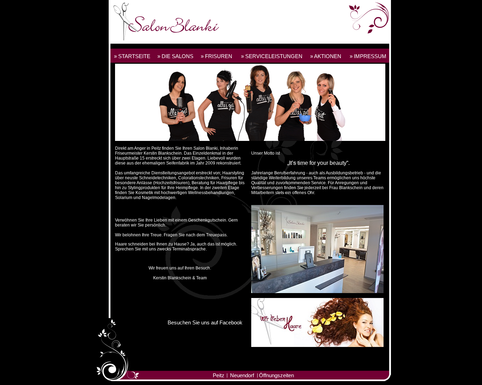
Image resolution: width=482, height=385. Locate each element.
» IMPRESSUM (368, 56)
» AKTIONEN (325, 56)
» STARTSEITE (132, 56)
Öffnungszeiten (276, 375)
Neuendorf (242, 375)
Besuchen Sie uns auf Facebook (205, 322)
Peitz (218, 375)
